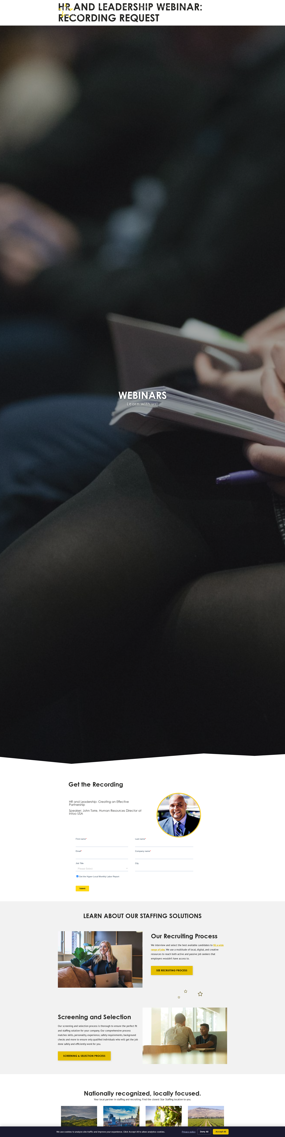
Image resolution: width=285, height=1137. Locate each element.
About (205, 7)
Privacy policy (188, 1131)
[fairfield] (79, 1118)
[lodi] (206, 1118)
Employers (147, 7)
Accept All (221, 1131)
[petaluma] (121, 1118)
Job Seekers (126, 7)
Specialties (105, 7)
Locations (187, 7)
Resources (167, 7)
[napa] (164, 1118)
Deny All (204, 1131)
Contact (221, 7)
